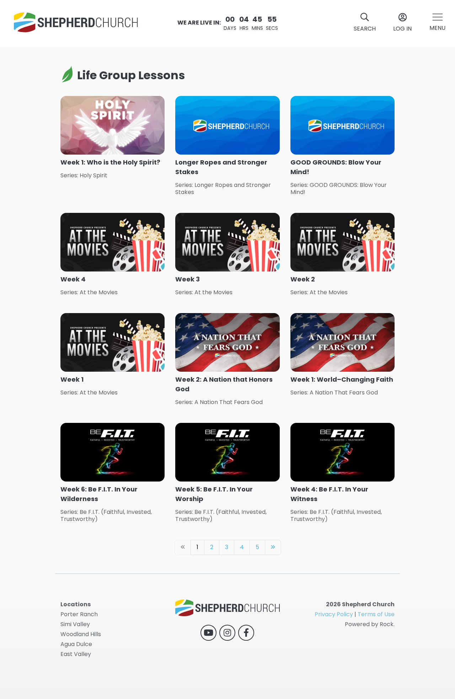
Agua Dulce (76, 644)
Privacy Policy (334, 614)
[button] (437, 22)
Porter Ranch (79, 614)
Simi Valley (75, 624)
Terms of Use (376, 614)
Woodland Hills (80, 634)
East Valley (75, 654)
